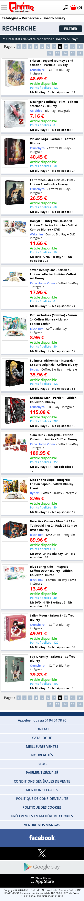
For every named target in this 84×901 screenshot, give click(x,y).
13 (57, 53)
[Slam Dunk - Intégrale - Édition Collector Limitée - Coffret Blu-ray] (15, 443)
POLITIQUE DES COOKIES (42, 807)
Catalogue (10, 18)
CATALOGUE (42, 738)
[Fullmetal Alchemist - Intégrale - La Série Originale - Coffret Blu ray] (15, 373)
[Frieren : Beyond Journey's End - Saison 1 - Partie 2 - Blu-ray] (15, 73)
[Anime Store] (21, 7)
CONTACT (42, 729)
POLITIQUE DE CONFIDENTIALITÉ (42, 798)
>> (80, 53)
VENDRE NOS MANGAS (42, 825)
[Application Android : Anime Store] (42, 867)
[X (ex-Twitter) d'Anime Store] (42, 853)
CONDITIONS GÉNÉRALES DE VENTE (42, 781)
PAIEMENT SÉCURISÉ (42, 772)
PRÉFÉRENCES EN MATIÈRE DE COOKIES (42, 816)
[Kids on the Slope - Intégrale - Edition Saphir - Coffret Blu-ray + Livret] (15, 490)
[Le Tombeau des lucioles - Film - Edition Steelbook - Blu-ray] (15, 193)
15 (72, 53)
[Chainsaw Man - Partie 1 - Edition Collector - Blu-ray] (15, 411)
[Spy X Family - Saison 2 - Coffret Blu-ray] (15, 669)
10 (72, 47)
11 (80, 47)
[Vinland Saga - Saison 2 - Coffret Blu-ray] (15, 152)
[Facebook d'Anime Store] (42, 838)
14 (65, 53)
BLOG (42, 764)
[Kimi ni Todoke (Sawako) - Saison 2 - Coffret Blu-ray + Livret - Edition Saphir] (15, 327)
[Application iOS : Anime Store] (42, 881)
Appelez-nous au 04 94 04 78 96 (42, 720)
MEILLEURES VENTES (42, 746)
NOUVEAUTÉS (42, 755)
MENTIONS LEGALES (42, 790)
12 (50, 53)
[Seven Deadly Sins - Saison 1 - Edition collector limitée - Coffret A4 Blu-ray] (15, 277)
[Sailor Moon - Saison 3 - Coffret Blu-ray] (15, 628)
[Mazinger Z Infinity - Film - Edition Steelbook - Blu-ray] (15, 115)
